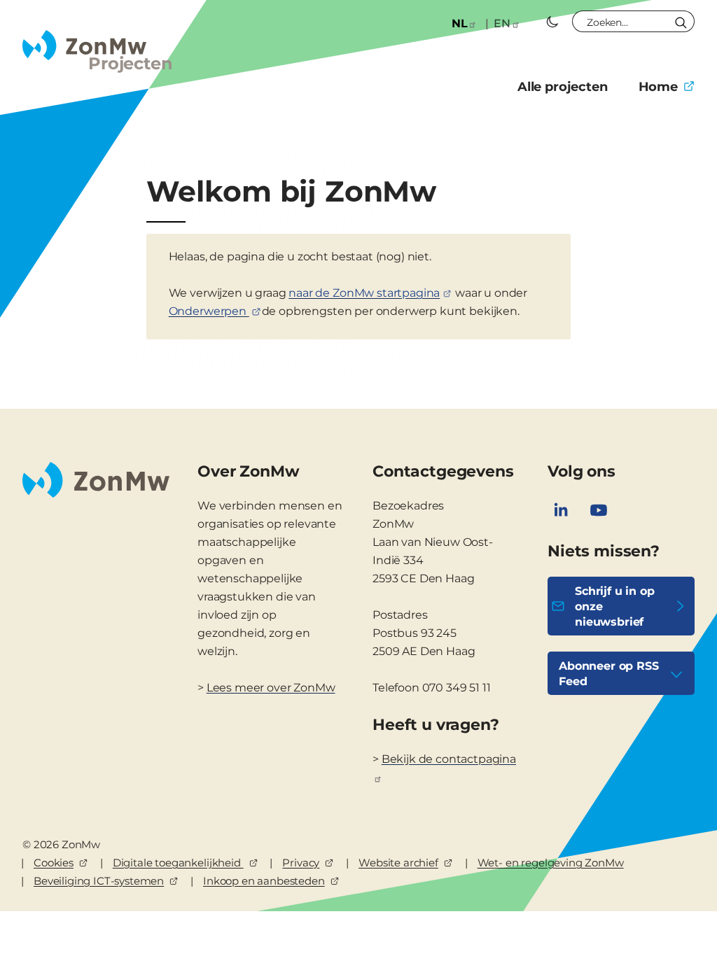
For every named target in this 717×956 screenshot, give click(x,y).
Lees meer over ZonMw (271, 687)
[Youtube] (598, 510)
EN (502, 23)
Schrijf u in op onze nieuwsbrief (615, 606)
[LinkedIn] (561, 510)
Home (658, 86)
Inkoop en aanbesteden (264, 880)
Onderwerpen (209, 311)
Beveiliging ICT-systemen (99, 880)
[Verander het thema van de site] (552, 21)
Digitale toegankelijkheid (178, 862)
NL (460, 23)
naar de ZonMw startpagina (364, 293)
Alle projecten (562, 86)
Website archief (398, 862)
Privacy (300, 862)
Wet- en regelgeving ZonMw (551, 862)
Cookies (54, 862)
